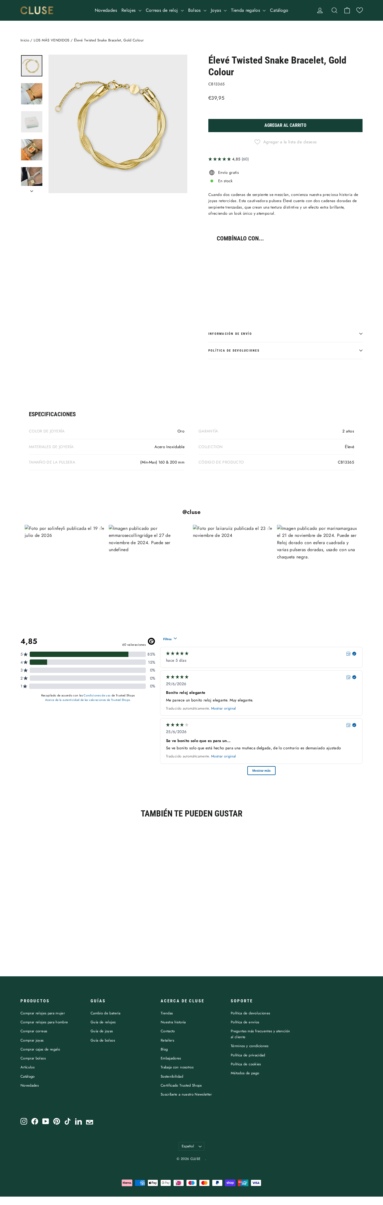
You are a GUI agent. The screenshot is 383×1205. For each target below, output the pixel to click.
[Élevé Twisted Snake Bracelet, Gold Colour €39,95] (221, 273)
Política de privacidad (248, 1055)
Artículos (27, 1067)
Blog (164, 1049)
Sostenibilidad (172, 1076)
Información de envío (230, 334)
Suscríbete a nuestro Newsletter (186, 1094)
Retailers (167, 1040)
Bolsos (195, 10)
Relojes (129, 10)
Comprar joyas (32, 1040)
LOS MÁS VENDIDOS (52, 40)
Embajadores (171, 1058)
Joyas (216, 10)
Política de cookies (246, 1064)
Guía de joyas (102, 1031)
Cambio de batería (105, 1013)
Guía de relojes (103, 1022)
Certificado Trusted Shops (181, 1085)
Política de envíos (245, 1022)
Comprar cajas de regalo (40, 1049)
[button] (359, 10)
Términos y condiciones (250, 1046)
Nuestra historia (173, 1022)
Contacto (168, 1031)
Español (188, 1146)
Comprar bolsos (33, 1058)
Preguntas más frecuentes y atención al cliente (260, 1034)
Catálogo (279, 10)
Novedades (106, 10)
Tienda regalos (246, 10)
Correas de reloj (162, 10)
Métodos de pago (245, 1073)
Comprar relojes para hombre (44, 1022)
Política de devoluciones (234, 350)
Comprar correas (33, 1031)
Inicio (24, 40)
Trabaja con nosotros (177, 1067)
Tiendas (167, 1013)
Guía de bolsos (103, 1040)
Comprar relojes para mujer (42, 1013)
